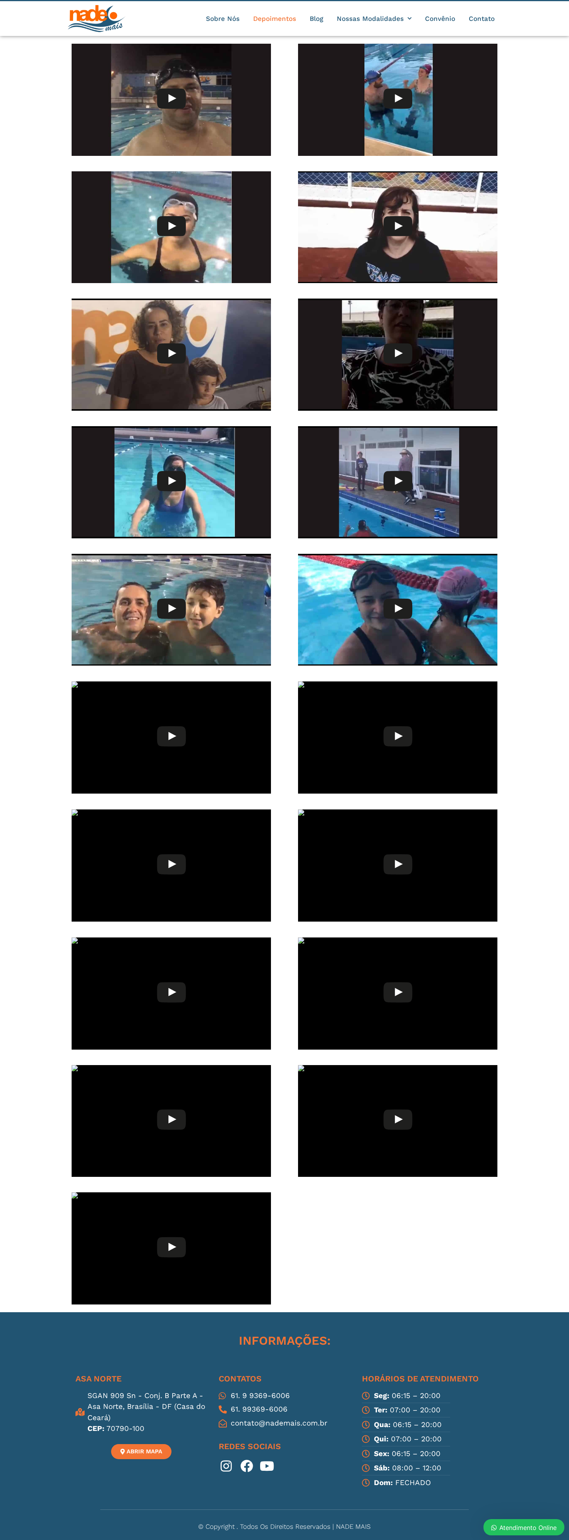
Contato (482, 18)
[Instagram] (226, 1465)
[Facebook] (247, 1465)
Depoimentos (274, 18)
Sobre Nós (223, 18)
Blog (316, 18)
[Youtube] (267, 1465)
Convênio (440, 18)
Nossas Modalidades (370, 18)
